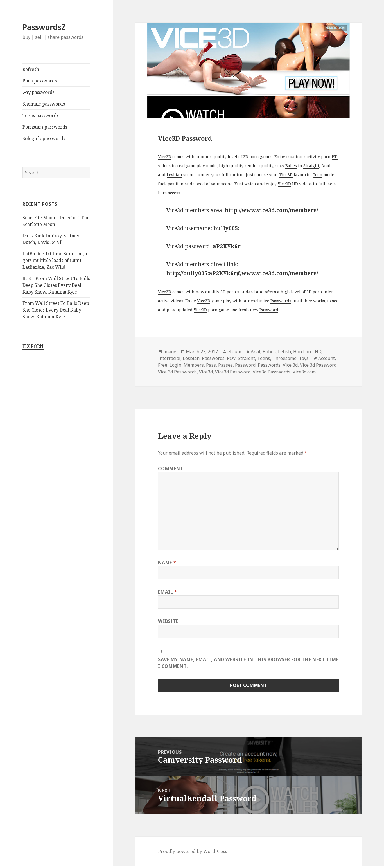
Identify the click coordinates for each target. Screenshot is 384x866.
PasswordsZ (44, 27)
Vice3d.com (304, 372)
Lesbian (174, 174)
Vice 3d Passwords (177, 372)
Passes (225, 365)
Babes (291, 165)
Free (162, 365)
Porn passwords (39, 81)
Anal (255, 351)
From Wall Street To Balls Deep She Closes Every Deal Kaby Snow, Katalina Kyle (55, 310)
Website (168, 621)
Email (167, 592)
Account (326, 358)
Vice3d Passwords (271, 372)
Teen (317, 174)
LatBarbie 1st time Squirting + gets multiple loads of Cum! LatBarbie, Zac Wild (55, 260)
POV (231, 358)
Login (175, 365)
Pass (211, 365)
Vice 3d (290, 365)
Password (268, 309)
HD (335, 156)
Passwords (280, 300)
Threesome (284, 358)
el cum (234, 351)
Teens (263, 358)
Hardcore (303, 351)
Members (194, 365)
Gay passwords (38, 92)
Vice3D (164, 156)
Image (169, 351)
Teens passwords (40, 115)
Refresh (30, 69)
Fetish (284, 351)
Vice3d (206, 372)
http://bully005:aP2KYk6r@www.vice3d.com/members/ (242, 273)
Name (167, 563)
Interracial (169, 358)
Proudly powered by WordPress (192, 851)
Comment (170, 469)
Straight (311, 165)
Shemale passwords (43, 104)
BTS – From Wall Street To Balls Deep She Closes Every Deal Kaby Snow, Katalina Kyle (56, 285)
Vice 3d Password (318, 365)
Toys (304, 358)
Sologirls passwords (43, 138)
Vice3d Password (232, 372)
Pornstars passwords (44, 127)
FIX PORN (33, 346)
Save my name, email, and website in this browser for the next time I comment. (248, 662)
